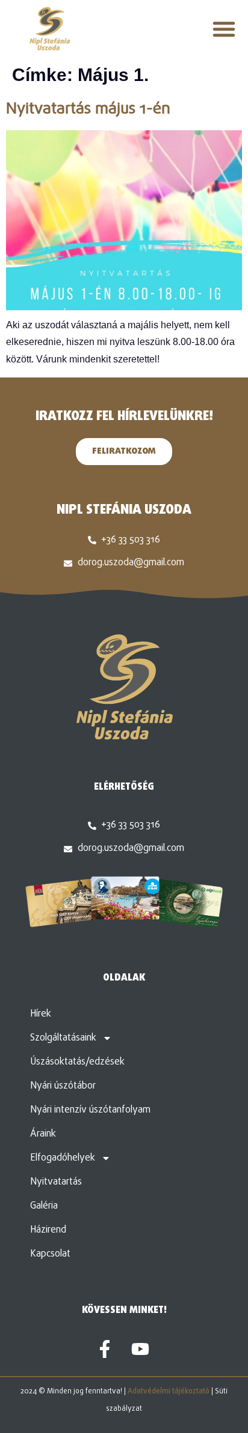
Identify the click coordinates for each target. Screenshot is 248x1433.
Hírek (40, 1014)
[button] (224, 29)
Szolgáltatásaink (63, 1038)
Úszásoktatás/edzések (77, 1062)
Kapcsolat (50, 1254)
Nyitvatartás (56, 1182)
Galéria (44, 1206)
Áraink (43, 1134)
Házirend (48, 1230)
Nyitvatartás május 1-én (88, 109)
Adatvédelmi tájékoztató (168, 1391)
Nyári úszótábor (63, 1086)
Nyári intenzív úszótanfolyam (90, 1110)
